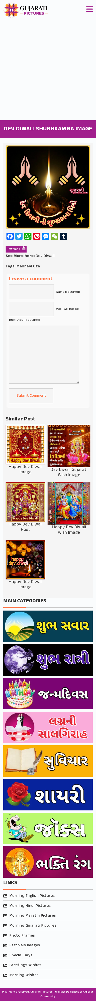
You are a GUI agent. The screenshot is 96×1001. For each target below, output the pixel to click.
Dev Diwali (45, 256)
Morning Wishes (24, 975)
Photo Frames (22, 936)
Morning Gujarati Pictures (33, 926)
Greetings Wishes (25, 965)
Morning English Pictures (32, 896)
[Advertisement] (48, 70)
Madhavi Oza (28, 266)
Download (14, 249)
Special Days (21, 955)
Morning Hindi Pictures (30, 906)
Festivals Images (24, 945)
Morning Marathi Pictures (32, 916)
